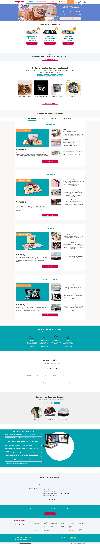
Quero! (32, 43)
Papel (42, 403)
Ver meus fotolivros (50, 59)
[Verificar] (66, 538)
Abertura (57, 403)
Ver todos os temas (50, 103)
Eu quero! (50, 513)
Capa (49, 403)
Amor (39, 75)
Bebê (60, 75)
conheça (32, 46)
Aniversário (46, 75)
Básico (53, 75)
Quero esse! (50, 161)
